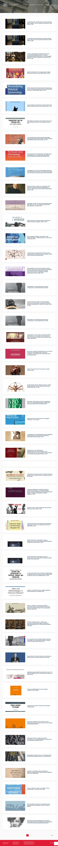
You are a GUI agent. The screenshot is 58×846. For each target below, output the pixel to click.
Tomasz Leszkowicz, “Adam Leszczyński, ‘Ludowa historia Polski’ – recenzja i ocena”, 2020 (38, 789)
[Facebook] (3, 1)
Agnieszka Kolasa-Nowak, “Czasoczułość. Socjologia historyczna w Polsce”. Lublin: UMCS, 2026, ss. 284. (38, 72)
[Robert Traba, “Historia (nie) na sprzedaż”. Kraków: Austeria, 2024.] (15, 370)
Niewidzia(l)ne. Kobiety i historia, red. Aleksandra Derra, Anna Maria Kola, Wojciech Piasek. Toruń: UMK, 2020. (39, 756)
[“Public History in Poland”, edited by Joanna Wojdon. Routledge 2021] (15, 707)
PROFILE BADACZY (33, 4)
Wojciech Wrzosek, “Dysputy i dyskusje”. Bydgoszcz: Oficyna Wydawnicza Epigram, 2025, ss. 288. (39, 221)
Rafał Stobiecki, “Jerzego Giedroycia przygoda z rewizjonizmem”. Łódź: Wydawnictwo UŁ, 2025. (37, 287)
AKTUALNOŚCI (25, 4)
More (51, 4)
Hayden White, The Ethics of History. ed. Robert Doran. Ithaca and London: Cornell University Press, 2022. (39, 657)
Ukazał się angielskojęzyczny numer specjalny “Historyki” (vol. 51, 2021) (37, 690)
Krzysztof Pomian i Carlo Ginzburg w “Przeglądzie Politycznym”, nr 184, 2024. (38, 419)
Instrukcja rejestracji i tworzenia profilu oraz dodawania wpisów (16, 843)
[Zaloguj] (54, 1)
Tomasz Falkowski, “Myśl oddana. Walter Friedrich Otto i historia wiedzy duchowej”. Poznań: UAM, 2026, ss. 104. (39, 105)
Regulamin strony (5, 843)
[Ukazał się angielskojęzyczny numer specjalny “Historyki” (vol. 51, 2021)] (15, 690)
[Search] (54, 4)
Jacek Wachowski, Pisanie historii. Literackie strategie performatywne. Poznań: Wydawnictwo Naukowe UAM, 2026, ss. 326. (39, 39)
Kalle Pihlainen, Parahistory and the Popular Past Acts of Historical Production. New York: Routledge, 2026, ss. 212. (39, 122)
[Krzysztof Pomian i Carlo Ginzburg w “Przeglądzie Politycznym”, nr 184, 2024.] (15, 420)
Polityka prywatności (6, 842)
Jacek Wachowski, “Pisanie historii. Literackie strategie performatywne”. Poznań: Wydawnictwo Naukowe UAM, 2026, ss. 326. (39, 23)
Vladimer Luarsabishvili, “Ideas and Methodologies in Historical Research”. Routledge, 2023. (39, 591)
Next (52, 835)
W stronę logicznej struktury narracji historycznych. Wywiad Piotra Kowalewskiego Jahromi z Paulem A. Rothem (38, 805)
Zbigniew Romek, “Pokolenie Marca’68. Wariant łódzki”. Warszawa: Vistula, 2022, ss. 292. (39, 508)
